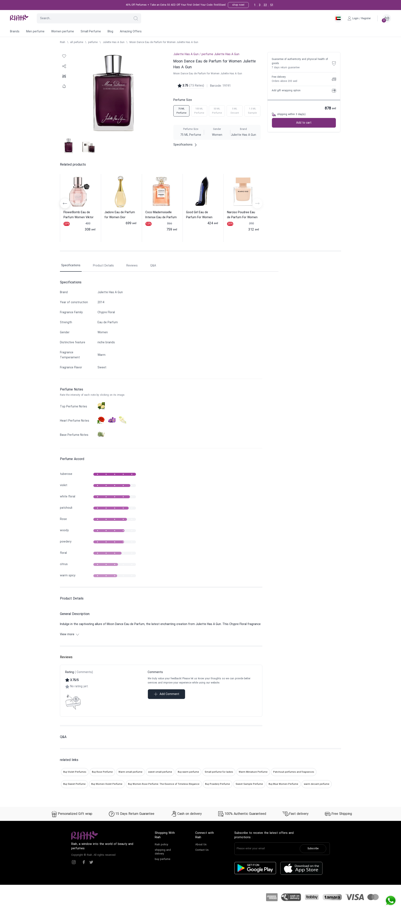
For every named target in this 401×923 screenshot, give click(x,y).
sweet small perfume (160, 772)
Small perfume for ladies (219, 772)
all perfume (76, 42)
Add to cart (303, 123)
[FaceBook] (83, 862)
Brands (14, 32)
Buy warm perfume (188, 772)
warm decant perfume (316, 784)
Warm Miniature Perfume (253, 772)
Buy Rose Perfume (102, 772)
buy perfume (162, 859)
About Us (201, 845)
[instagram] (73, 862)
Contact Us (202, 850)
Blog (110, 32)
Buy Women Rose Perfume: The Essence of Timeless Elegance (163, 784)
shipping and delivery (163, 852)
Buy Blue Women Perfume (283, 784)
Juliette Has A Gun (113, 42)
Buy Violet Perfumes (74, 772)
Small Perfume (91, 32)
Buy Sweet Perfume (74, 784)
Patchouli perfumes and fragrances (293, 772)
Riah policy (161, 845)
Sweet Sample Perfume (249, 784)
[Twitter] (91, 862)
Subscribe (313, 848)
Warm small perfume (130, 772)
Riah (62, 42)
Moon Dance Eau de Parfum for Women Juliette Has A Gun (163, 42)
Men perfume (35, 32)
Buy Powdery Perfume (217, 784)
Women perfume (62, 32)
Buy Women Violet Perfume (106, 784)
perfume (93, 42)
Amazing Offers (131, 32)
